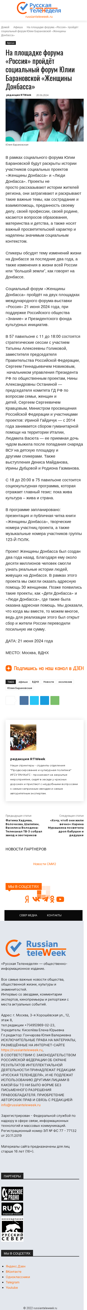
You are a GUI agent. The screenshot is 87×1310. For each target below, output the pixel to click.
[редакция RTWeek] (23, 737)
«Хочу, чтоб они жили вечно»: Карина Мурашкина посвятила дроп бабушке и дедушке (66, 828)
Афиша (18, 27)
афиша (23, 681)
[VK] (24, 700)
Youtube (12, 1287)
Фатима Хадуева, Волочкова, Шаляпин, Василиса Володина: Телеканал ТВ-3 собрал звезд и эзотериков (24, 828)
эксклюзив (65, 681)
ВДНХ (35, 681)
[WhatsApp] (54, 700)
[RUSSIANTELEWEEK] (39, 8)
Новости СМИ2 (44, 864)
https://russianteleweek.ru (22, 1050)
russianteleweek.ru (39, 16)
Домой (5, 27)
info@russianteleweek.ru (21, 1105)
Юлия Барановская (19, 688)
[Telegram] (44, 700)
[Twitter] (34, 700)
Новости (49, 681)
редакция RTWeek (18, 94)
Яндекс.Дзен (15, 1266)
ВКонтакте (13, 1271)
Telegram (12, 1282)
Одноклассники (18, 1277)
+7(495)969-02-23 (39, 1025)
